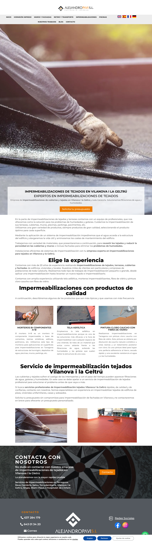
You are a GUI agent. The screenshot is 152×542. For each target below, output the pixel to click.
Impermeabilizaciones (86, 17)
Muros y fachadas (42, 17)
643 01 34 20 (32, 524)
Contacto (70, 22)
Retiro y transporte (63, 17)
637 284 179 (32, 517)
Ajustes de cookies (123, 538)
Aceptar (90, 538)
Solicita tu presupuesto (76, 209)
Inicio (8, 17)
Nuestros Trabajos (47, 22)
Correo (32, 530)
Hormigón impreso (22, 17)
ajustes (75, 539)
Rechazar (104, 538)
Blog (61, 22)
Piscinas (103, 17)
